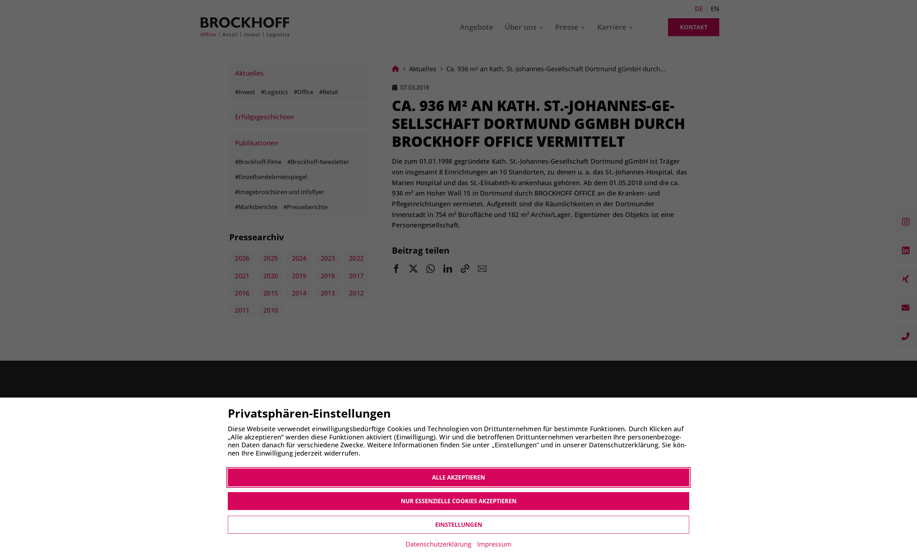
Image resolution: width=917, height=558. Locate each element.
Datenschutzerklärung (438, 544)
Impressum (494, 544)
